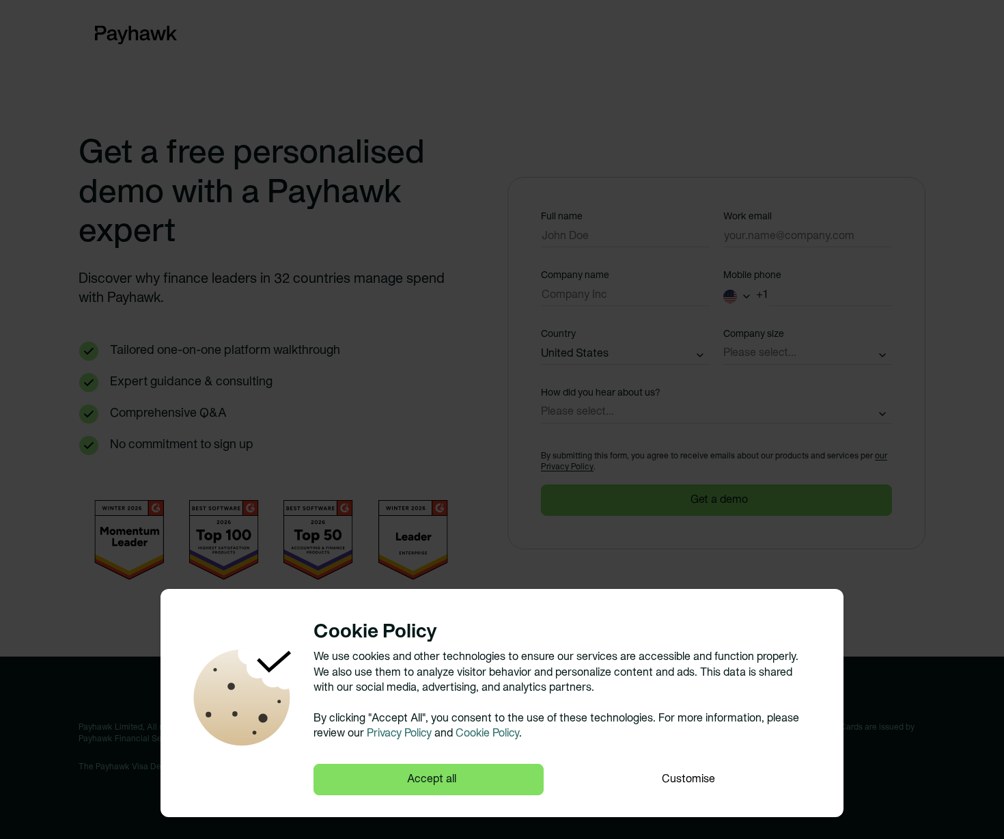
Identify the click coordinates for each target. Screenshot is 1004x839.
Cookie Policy (487, 734)
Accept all (431, 779)
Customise (688, 779)
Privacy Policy (399, 734)
